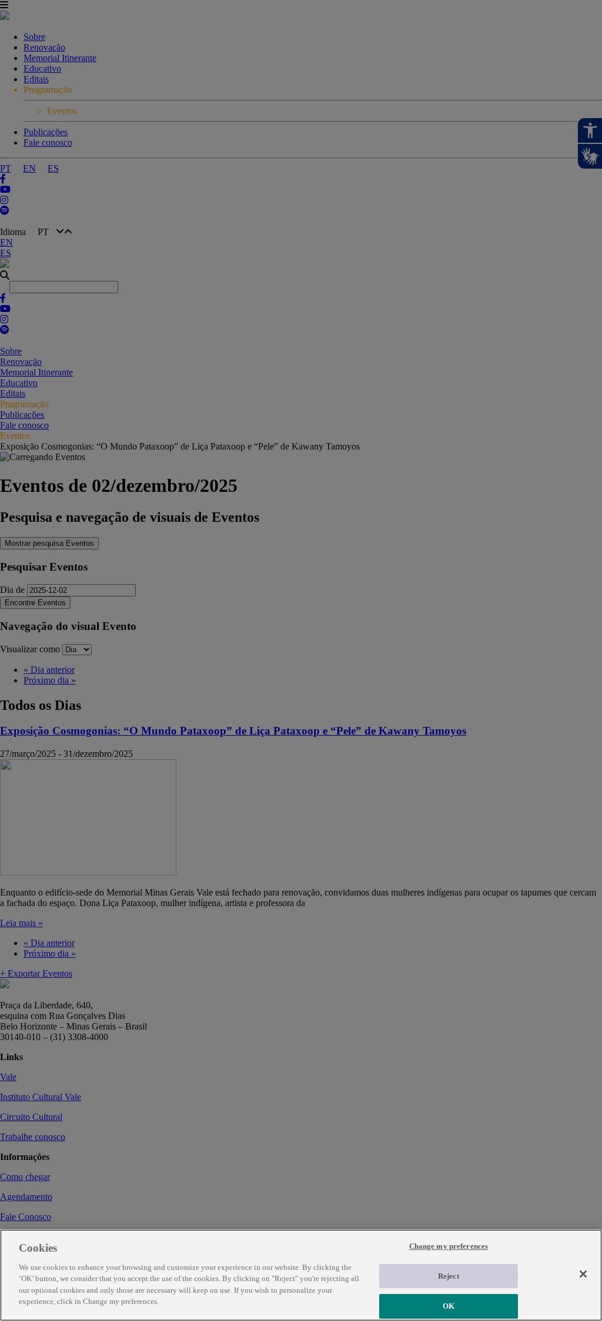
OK (448, 1306)
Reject (448, 1276)
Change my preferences (449, 1246)
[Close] (583, 1274)
